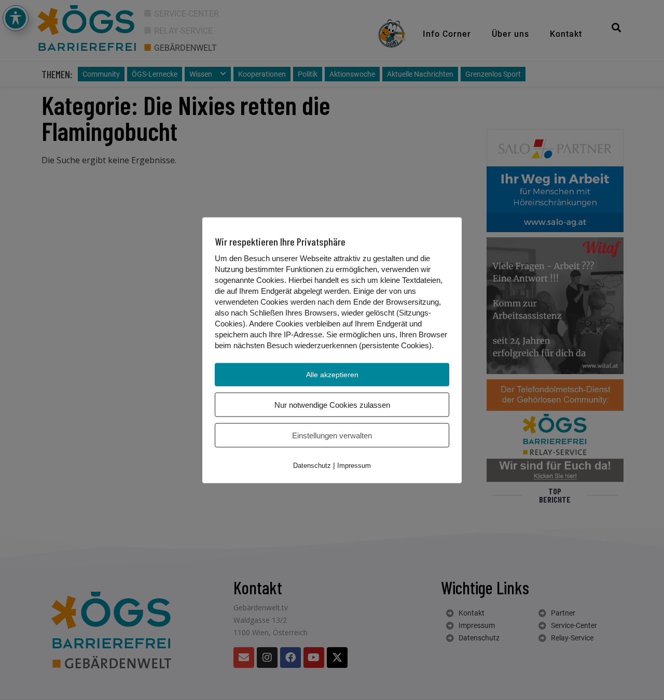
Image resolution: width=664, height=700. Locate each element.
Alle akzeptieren (332, 374)
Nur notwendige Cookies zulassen (332, 404)
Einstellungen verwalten (332, 435)
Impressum (354, 465)
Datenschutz (312, 465)
